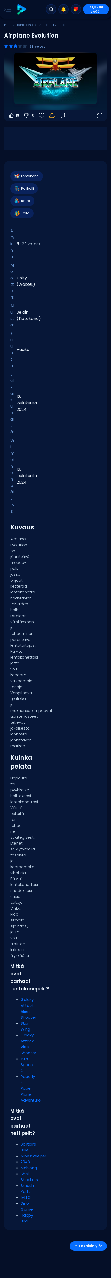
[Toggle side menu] (6, 9)
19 (17, 115)
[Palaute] (62, 115)
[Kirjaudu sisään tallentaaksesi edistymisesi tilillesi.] (52, 115)
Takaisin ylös (90, 1246)
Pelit (7, 25)
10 (32, 115)
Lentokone (25, 25)
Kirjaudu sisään (96, 9)
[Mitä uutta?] (63, 9)
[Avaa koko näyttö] (100, 115)
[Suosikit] (76, 9)
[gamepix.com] (21, 9)
